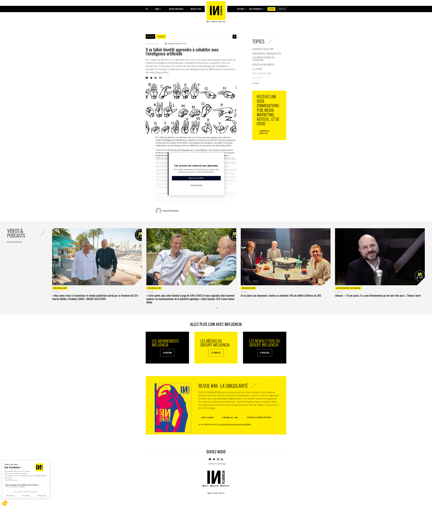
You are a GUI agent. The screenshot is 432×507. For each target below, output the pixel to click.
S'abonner (271, 9)
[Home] (216, 11)
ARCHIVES (150, 36)
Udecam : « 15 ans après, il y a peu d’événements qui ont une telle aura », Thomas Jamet (378, 295)
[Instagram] (218, 459)
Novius (222, 493)
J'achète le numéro (207, 417)
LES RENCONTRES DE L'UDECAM (348, 288)
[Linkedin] (156, 78)
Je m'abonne (167, 352)
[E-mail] (160, 78)
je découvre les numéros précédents (259, 417)
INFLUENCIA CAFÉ (59, 288)
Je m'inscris (264, 352)
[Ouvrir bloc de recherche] (147, 9)
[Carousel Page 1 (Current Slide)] (214, 308)
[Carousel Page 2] (217, 308)
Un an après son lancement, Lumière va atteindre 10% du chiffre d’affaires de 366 (281, 295)
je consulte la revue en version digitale (234, 424)
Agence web (212, 493)
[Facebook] (147, 78)
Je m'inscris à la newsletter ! (264, 132)
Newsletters (196, 9)
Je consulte (216, 352)
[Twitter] (151, 78)
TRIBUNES (161, 36)
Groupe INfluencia (176, 9)
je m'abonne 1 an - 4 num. (230, 417)
